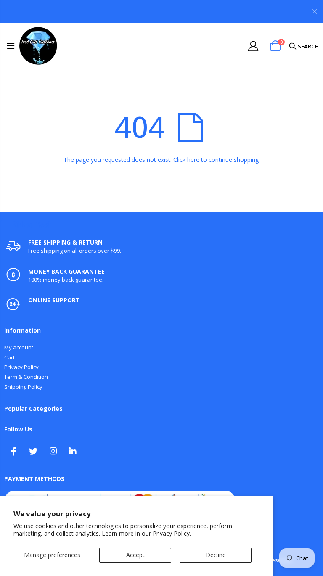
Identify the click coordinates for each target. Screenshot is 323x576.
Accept (135, 555)
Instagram (53, 451)
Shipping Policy (23, 387)
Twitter (33, 451)
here (193, 160)
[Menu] (10, 45)
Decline (216, 555)
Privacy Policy (21, 367)
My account (18, 347)
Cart (9, 357)
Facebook (13, 451)
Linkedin (72, 451)
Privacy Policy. (172, 533)
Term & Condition (26, 376)
